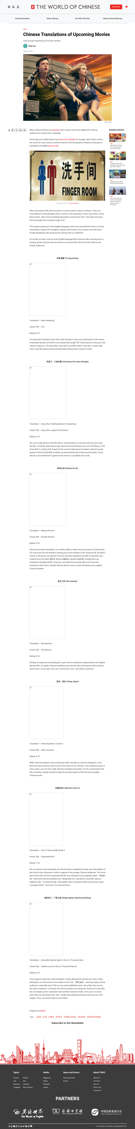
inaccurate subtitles (67, 139)
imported (55, 130)
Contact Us (97, 1090)
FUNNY (51, 1017)
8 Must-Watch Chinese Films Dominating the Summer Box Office (116, 147)
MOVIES (59, 1017)
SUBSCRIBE (116, 7)
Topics (16, 1072)
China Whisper (74, 203)
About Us (96, 1078)
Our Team (96, 1081)
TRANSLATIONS (70, 1017)
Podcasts (46, 1084)
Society (16, 1078)
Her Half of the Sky (82, 19)
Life (15, 1081)
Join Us (96, 1084)
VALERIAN (81, 1017)
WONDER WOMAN (94, 1017)
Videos (45, 1087)
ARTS (25, 29)
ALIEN (38, 1017)
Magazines (47, 1078)
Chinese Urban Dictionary (112, 19)
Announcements (69, 1078)
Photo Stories (28, 1087)
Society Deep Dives (22, 19)
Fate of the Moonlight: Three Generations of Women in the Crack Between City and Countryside (116, 202)
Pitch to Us (97, 1087)
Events (65, 1081)
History (25, 1078)
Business (17, 1084)
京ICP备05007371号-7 (120, 1126)
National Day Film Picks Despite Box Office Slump (117, 182)
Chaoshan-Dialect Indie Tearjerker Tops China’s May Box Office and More (117, 165)
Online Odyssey (52, 19)
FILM (45, 1017)
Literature (26, 1084)
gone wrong (53, 146)
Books (45, 1081)
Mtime (43, 1011)
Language (17, 1087)
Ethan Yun (32, 46)
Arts (24, 1081)
